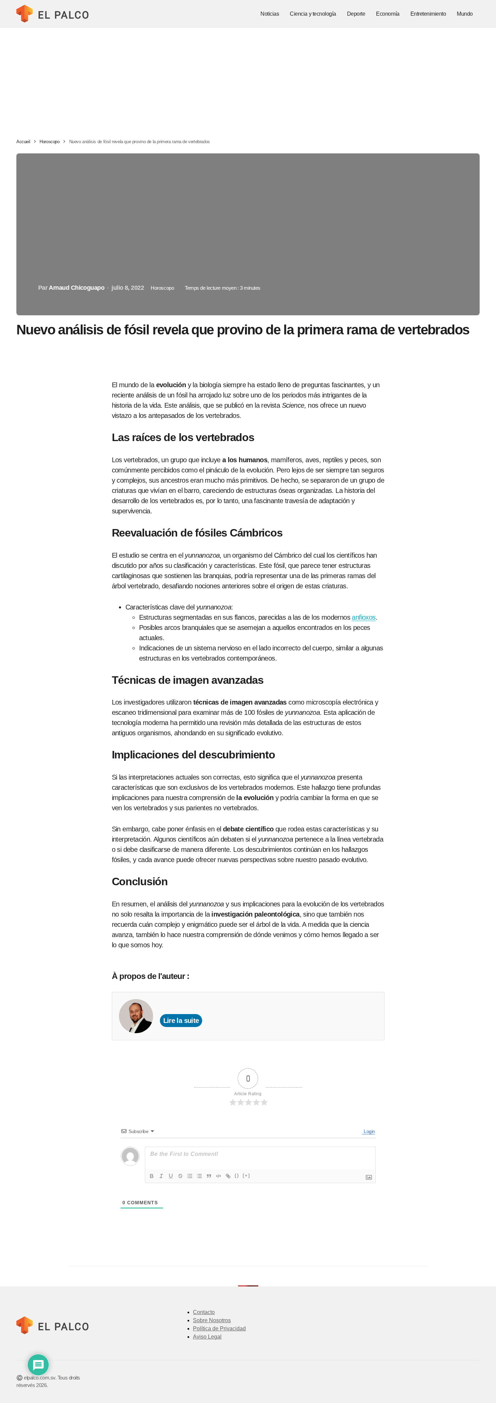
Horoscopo (50, 141)
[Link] (228, 1176)
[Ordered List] (190, 1176)
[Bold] (151, 1176)
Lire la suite (181, 1020)
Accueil (23, 141)
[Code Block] (218, 1176)
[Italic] (161, 1176)
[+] (246, 1175)
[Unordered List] (199, 1176)
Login (369, 1131)
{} (237, 1175)
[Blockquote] (209, 1176)
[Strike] (180, 1176)
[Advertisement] (248, 78)
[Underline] (171, 1176)
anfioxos (363, 617)
